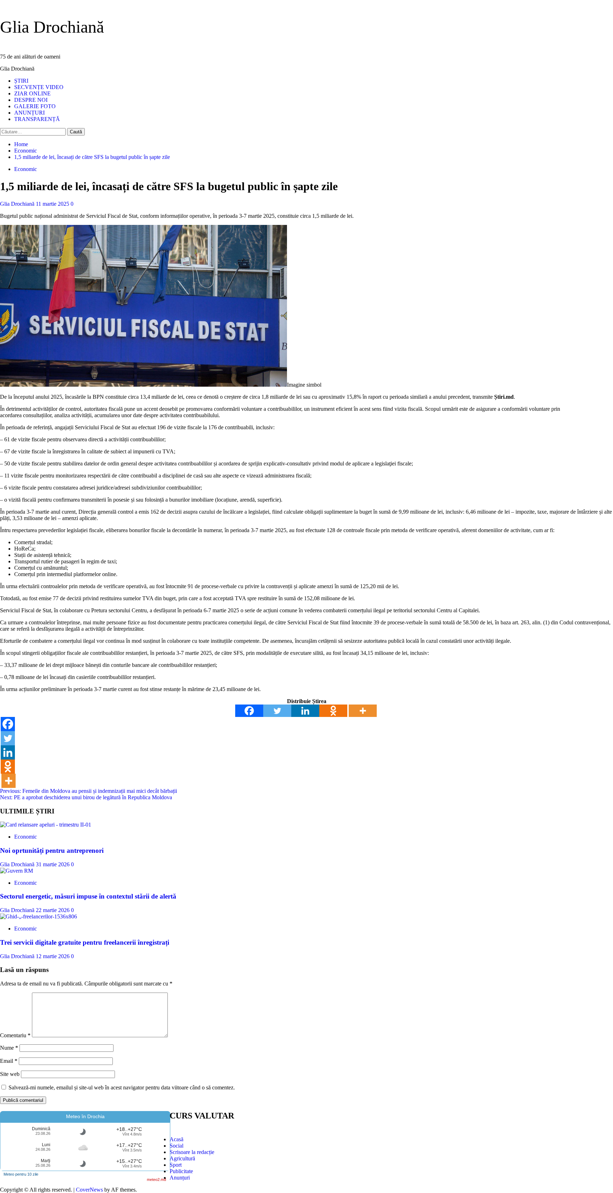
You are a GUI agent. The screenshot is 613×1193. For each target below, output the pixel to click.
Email (8, 1061)
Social (176, 1146)
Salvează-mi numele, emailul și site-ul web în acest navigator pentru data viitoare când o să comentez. (122, 1087)
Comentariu (15, 1035)
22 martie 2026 (53, 910)
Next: (86, 797)
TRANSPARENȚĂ (37, 119)
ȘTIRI (21, 81)
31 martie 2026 (53, 864)
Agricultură (182, 1158)
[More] (362, 711)
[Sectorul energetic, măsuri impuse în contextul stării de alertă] (16, 871)
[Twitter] (277, 711)
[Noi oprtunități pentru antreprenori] (45, 825)
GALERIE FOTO (35, 106)
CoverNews (89, 1190)
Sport (176, 1165)
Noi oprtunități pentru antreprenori (52, 850)
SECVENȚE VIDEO (38, 87)
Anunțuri (180, 1178)
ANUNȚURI (29, 113)
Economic (25, 169)
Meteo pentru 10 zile (21, 1174)
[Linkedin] (305, 711)
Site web (10, 1074)
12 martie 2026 (53, 956)
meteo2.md (156, 1179)
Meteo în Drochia (85, 1116)
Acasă (176, 1139)
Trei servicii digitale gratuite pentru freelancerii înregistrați (84, 942)
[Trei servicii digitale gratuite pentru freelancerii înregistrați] (38, 916)
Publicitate (181, 1171)
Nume (9, 1048)
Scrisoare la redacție (192, 1152)
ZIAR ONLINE (32, 93)
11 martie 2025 (53, 204)
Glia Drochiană (52, 26)
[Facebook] (249, 711)
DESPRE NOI (31, 100)
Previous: (88, 791)
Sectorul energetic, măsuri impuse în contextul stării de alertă (88, 896)
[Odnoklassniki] (333, 711)
